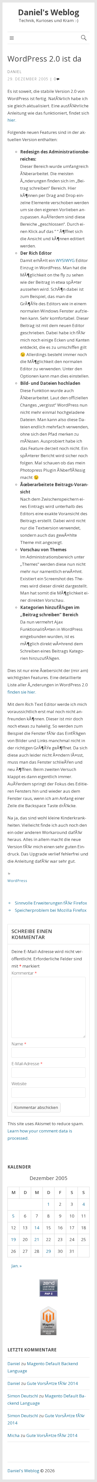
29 (48, 1251)
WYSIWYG (65, 260)
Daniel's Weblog (48, 12)
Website (19, 1083)
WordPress (17, 880)
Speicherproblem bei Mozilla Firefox (51, 910)
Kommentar (24, 973)
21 (36, 1239)
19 (13, 1239)
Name (18, 1044)
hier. (11, 120)
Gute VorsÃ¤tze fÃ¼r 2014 (52, 1383)
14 (36, 1228)
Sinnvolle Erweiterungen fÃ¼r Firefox (51, 903)
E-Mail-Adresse (27, 1063)
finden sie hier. (21, 692)
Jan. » (16, 1266)
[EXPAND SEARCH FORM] (84, 38)
